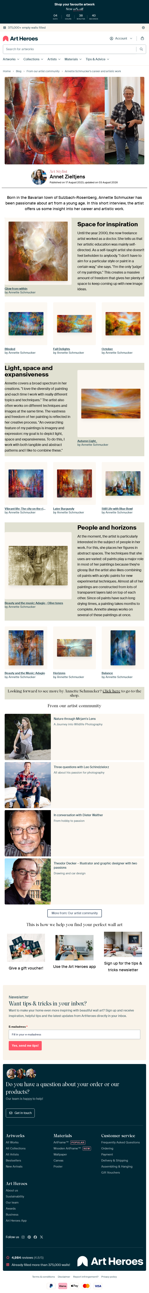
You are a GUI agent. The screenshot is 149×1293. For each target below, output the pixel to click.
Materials (71, 59)
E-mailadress (18, 1026)
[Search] (141, 49)
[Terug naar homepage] (20, 38)
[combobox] (69, 49)
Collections (31, 59)
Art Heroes (16, 1183)
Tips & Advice (95, 59)
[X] (41, 1237)
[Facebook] (35, 1237)
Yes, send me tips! (25, 1045)
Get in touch (23, 1113)
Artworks (9, 59)
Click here (111, 691)
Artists (52, 59)
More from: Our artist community (75, 913)
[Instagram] (23, 1237)
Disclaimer (64, 1276)
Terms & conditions (43, 1276)
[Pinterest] (29, 1237)
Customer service (118, 1135)
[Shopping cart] (142, 38)
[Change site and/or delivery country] (143, 27)
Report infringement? (85, 1276)
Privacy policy (109, 1276)
